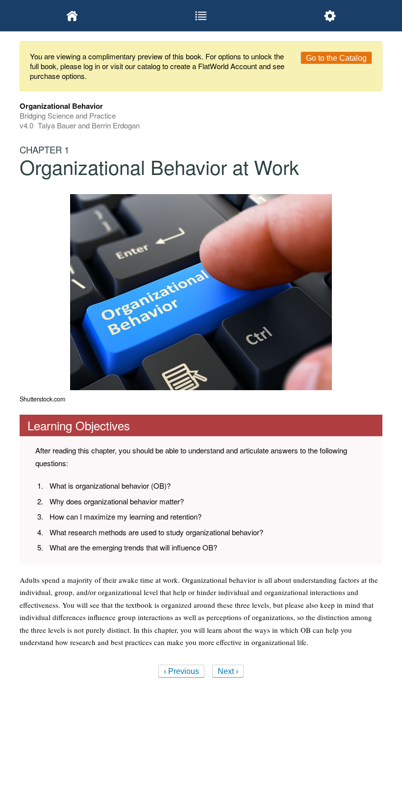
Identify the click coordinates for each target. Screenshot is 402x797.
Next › (228, 671)
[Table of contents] (201, 15)
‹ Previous (181, 671)
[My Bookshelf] (72, 15)
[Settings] (329, 15)
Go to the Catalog (336, 58)
